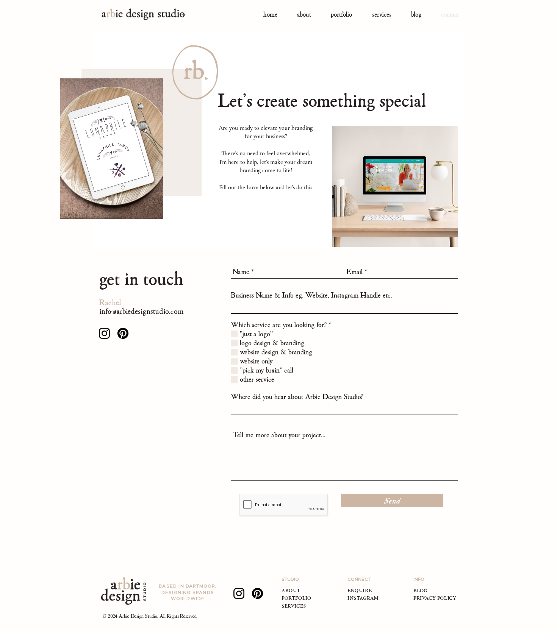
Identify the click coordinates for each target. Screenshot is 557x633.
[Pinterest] (123, 333)
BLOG (420, 590)
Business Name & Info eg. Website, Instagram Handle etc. (311, 295)
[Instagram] (104, 333)
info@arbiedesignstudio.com (141, 310)
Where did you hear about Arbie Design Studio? (297, 396)
